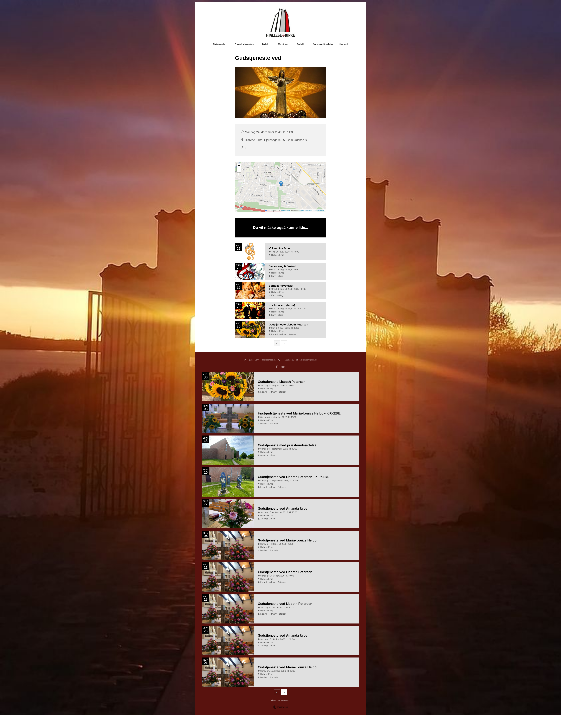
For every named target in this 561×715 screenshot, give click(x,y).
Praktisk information (244, 44)
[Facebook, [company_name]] (277, 366)
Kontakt (300, 44)
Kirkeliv (266, 44)
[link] (220, 44)
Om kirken (283, 44)
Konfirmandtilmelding (323, 44)
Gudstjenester (219, 44)
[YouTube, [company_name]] (283, 366)
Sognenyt (344, 44)
